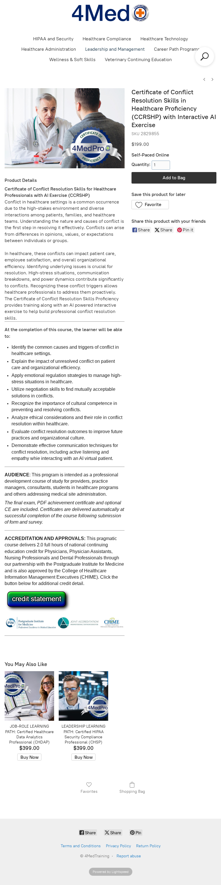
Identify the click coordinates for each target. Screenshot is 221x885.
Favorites (89, 791)
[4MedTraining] (110, 12)
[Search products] (204, 56)
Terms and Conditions (81, 846)
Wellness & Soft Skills (72, 59)
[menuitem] (204, 79)
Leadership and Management (115, 49)
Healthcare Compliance (107, 38)
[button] (150, 204)
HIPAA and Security (53, 38)
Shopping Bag (132, 791)
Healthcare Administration (48, 49)
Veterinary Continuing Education (138, 59)
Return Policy (148, 846)
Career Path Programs (177, 49)
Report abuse (129, 856)
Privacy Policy (118, 846)
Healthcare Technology (164, 38)
